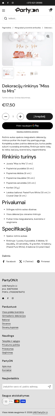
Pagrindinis (6, 27)
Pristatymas (8, 348)
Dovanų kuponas (10, 327)
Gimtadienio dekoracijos (14, 315)
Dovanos (6, 323)
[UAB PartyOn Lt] (27, 10)
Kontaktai (6, 370)
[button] (50, 10)
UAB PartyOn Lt (40, 412)
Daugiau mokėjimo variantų (27, 132)
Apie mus (6, 366)
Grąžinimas (7, 352)
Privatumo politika (11, 345)
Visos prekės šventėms (13, 312)
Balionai (6, 319)
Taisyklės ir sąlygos (11, 341)
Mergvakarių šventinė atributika (28, 27)
